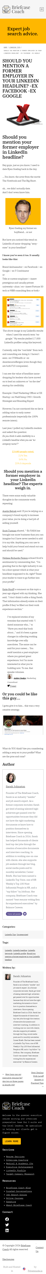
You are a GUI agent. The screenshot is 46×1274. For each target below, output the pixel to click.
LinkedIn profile (19, 953)
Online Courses (14, 1198)
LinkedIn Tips (10, 934)
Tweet (13, 685)
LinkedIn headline (20, 950)
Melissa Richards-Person (15, 557)
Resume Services (15, 1156)
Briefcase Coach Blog (18, 1187)
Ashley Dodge (20, 678)
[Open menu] (42, 9)
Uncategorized (22, 934)
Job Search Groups (16, 1194)
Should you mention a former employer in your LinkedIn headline (22, 956)
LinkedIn (8, 950)
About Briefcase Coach (19, 1205)
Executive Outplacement (19, 1167)
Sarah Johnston (15, 786)
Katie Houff (8, 589)
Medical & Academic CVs (19, 1163)
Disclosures (8, 1259)
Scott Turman (9, 530)
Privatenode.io (35, 1270)
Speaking (11, 1201)
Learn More (11, 1141)
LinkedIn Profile (16, 1170)
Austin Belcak (9, 511)
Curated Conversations (19, 1191)
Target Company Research (20, 1174)
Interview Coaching (17, 1160)
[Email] (25, 914)
